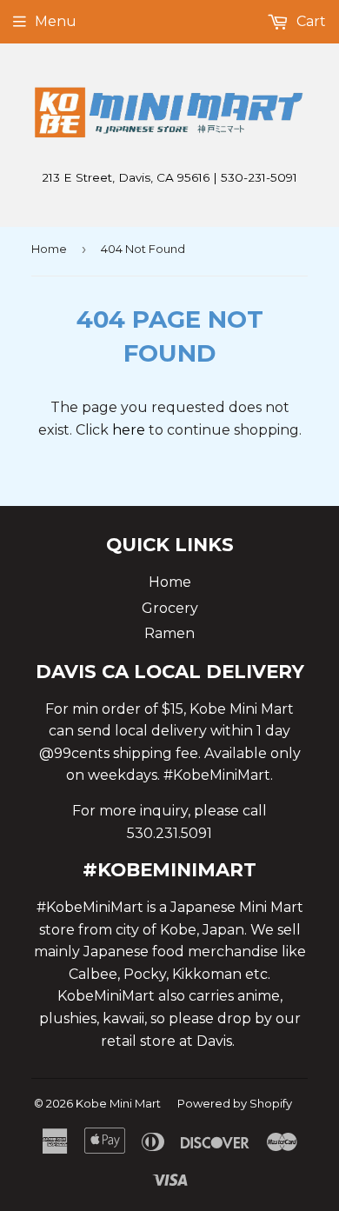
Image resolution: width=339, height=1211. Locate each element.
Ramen (169, 633)
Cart (309, 21)
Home (49, 249)
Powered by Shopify (234, 1103)
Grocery (170, 608)
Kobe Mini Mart (118, 1103)
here (128, 430)
